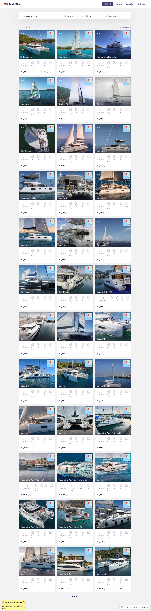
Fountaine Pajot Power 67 (32, 480)
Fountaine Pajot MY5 (68, 574)
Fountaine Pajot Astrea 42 (32, 527)
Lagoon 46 (102, 151)
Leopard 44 (26, 386)
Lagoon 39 (64, 198)
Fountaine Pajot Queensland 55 (73, 480)
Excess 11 (101, 339)
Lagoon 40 (26, 433)
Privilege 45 (102, 245)
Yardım (119, 4)
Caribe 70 (63, 104)
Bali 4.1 (100, 104)
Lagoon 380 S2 (103, 386)
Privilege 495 (27, 292)
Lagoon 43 (26, 104)
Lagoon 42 (28, 57)
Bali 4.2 (24, 339)
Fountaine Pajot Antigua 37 (109, 433)
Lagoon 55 (63, 151)
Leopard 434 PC (104, 292)
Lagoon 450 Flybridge (107, 57)
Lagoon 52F (102, 574)
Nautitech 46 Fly (28, 198)
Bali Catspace (27, 151)
